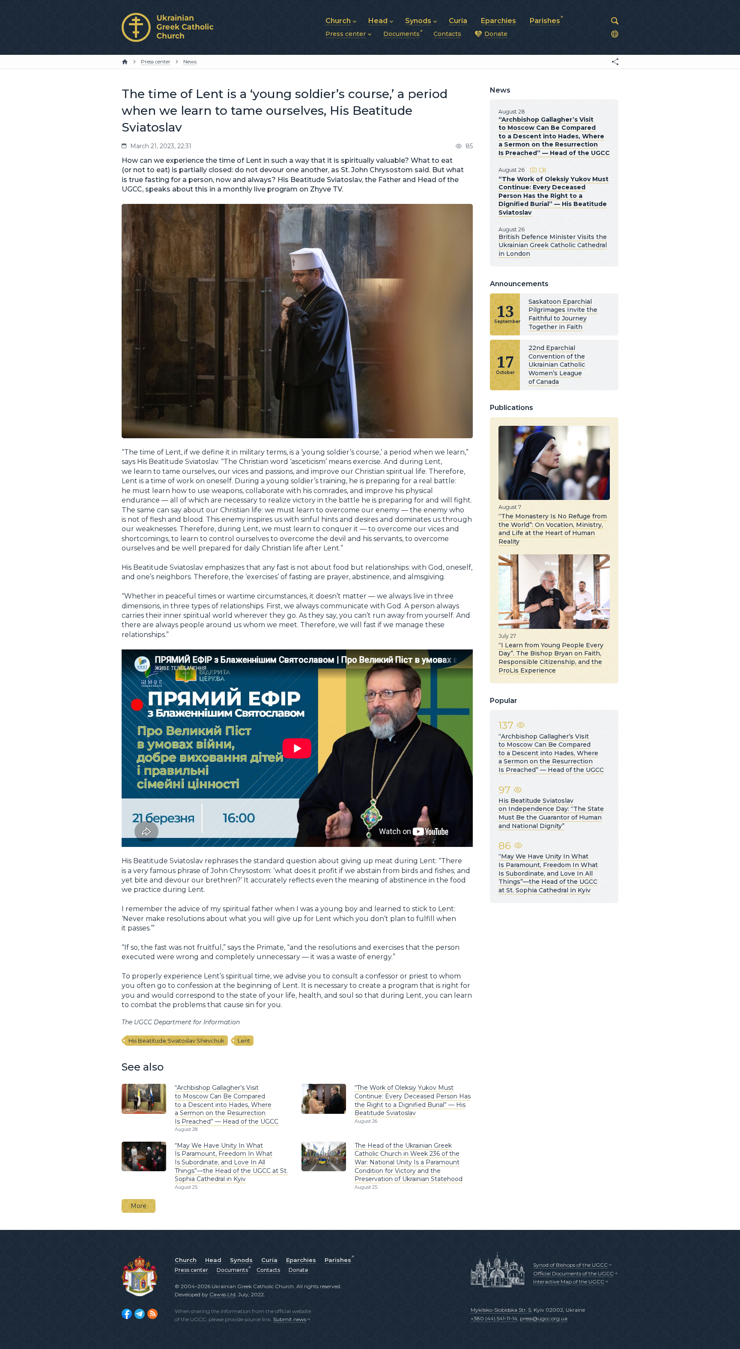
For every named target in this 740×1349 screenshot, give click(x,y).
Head (213, 1259)
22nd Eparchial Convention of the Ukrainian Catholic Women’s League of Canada (556, 364)
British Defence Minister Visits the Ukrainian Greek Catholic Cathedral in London (552, 245)
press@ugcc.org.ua (543, 1318)
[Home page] (125, 62)
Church (186, 1259)
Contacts (268, 1270)
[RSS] (152, 1314)
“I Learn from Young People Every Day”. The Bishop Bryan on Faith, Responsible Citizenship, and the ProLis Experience (550, 657)
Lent (244, 1040)
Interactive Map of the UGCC (568, 1281)
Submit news (289, 1319)
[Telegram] (139, 1314)
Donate (298, 1270)
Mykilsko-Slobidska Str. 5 (501, 1310)
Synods (241, 1259)
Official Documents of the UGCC (573, 1273)
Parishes (338, 1259)
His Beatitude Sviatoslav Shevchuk (176, 1040)
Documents (232, 1270)
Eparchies (301, 1259)
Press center (191, 1270)
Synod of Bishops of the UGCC (570, 1265)
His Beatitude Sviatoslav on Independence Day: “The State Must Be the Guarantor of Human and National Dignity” (551, 813)
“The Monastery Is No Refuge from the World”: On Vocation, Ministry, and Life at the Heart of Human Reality (552, 528)
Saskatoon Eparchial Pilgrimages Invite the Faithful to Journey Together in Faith (562, 314)
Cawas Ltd (222, 1294)
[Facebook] (127, 1314)
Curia (269, 1259)
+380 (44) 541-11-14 (494, 1318)
